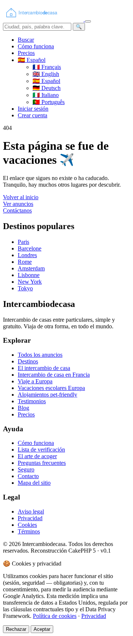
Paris (23, 242)
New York (30, 282)
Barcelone (29, 248)
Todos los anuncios (40, 355)
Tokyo (25, 288)
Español (46, 81)
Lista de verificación (41, 449)
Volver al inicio (20, 197)
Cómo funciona (36, 46)
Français (47, 67)
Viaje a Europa (35, 381)
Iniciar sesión (33, 109)
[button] (31, 60)
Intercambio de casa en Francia (54, 374)
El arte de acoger (37, 456)
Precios (26, 53)
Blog (23, 408)
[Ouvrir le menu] (88, 21)
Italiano (46, 95)
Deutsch (47, 88)
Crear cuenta (32, 115)
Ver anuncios (18, 204)
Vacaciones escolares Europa (51, 388)
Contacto (28, 476)
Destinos (28, 361)
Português (49, 102)
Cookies (27, 525)
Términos (29, 531)
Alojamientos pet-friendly (47, 394)
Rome (25, 262)
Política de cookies (54, 616)
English (46, 74)
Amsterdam (31, 268)
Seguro (26, 469)
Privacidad (30, 518)
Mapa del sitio (34, 483)
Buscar (26, 40)
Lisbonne (29, 275)
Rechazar (16, 629)
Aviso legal (31, 511)
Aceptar (42, 629)
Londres (27, 255)
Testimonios (32, 401)
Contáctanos (17, 210)
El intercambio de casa (44, 368)
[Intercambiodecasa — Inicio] (44, 19)
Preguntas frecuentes (42, 463)
